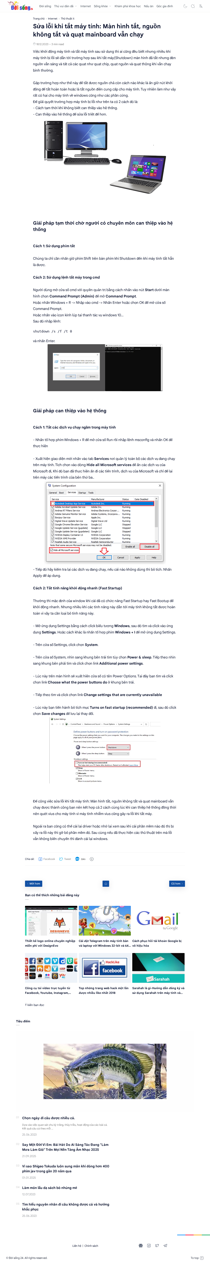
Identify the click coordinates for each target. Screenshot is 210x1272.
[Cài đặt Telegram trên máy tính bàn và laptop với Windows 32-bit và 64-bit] (105, 921)
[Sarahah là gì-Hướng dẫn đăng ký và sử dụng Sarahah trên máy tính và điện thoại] (158, 968)
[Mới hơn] (33, 884)
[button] (185, 6)
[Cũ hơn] (177, 884)
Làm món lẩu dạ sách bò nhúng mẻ (49, 1188)
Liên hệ (76, 1246)
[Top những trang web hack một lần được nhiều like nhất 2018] (105, 968)
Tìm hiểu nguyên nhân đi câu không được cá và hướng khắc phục (65, 1206)
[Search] (193, 6)
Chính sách (91, 1246)
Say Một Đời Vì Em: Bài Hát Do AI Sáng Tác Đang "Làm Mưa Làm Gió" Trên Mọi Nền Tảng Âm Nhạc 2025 (65, 1147)
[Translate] (201, 6)
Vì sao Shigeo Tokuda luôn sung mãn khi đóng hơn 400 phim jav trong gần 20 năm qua (65, 1168)
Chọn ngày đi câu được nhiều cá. (48, 1118)
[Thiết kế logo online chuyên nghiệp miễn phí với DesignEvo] (51, 921)
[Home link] (106, 884)
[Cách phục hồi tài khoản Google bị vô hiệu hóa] (158, 921)
